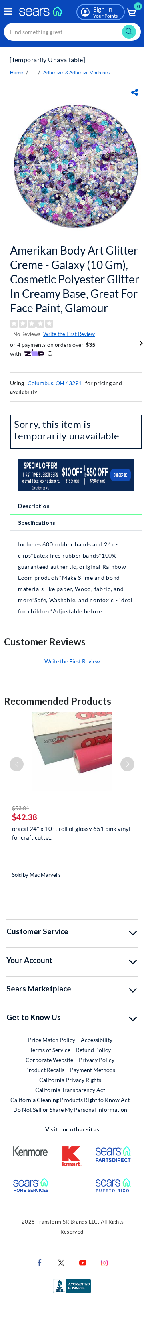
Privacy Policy (96, 1059)
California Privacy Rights (70, 1079)
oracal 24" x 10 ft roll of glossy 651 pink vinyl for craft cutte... (71, 833)
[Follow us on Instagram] (104, 1262)
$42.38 (24, 817)
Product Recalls (44, 1069)
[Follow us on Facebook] (40, 1262)
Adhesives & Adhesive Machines (76, 72)
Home (16, 72)
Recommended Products (57, 701)
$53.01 (20, 808)
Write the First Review (69, 334)
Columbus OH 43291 (55, 383)
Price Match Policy (51, 1039)
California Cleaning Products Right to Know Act (70, 1099)
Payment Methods (92, 1069)
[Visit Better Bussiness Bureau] (72, 1285)
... (33, 72)
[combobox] (72, 32)
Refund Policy (93, 1049)
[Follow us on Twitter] (61, 1262)
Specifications (36, 522)
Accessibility (96, 1039)
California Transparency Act (70, 1089)
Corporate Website (50, 1059)
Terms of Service (50, 1049)
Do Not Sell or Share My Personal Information (70, 1109)
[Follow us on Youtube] (83, 1262)
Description (34, 505)
